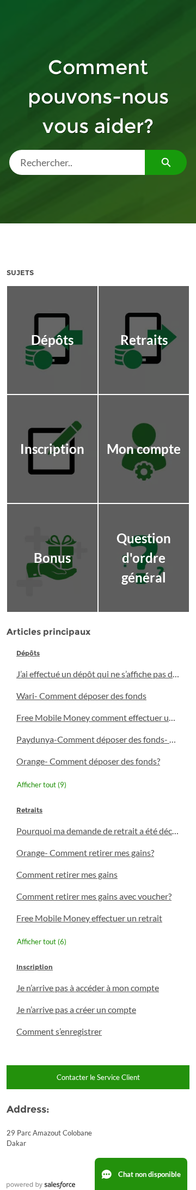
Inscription (34, 967)
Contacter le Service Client (98, 1077)
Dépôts (28, 653)
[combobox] (77, 162)
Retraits (29, 810)
